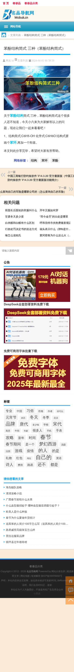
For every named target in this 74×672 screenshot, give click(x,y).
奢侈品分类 (31, 3)
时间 (32, 437)
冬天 (34, 417)
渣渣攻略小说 (14, 493)
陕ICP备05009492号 (51, 575)
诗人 (9, 464)
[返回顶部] (69, 599)
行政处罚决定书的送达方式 (21, 229)
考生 (29, 458)
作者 (50, 411)
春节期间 (13, 444)
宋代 (57, 423)
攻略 (10, 437)
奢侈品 (17, 3)
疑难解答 (35, 575)
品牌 (10, 423)
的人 (42, 450)
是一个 (30, 444)
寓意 (8, 430)
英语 (58, 458)
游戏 (18, 450)
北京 (56, 417)
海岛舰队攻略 (14, 487)
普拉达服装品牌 (15, 536)
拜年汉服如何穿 (49, 210)
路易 (30, 465)
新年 (21, 438)
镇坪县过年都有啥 (16, 542)
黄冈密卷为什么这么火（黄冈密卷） (56, 235)
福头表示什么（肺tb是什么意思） (56, 229)
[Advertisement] (37, 635)
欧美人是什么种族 (16, 511)
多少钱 (36, 424)
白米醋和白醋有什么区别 (19, 223)
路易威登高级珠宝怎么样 (20, 530)
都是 (54, 464)
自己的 (44, 457)
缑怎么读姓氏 (13, 235)
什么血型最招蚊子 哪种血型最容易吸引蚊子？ (33, 505)
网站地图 (25, 575)
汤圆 (63, 444)
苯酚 (13, 115)
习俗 (30, 410)
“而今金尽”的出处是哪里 (54, 216)
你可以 (60, 411)
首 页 (6, 3)
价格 (40, 411)
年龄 (26, 430)
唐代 (24, 424)
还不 (42, 464)
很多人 (37, 430)
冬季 (46, 417)
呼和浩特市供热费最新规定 (56, 223)
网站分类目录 (58, 571)
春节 (45, 436)
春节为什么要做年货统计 (20, 517)
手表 (59, 430)
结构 (20, 115)
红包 (19, 457)
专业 (9, 410)
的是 (55, 450)
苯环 (13, 142)
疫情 (30, 450)
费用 (20, 465)
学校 (45, 424)
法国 (8, 451)
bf (13, 60)
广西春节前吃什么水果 (19, 499)
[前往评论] (69, 590)
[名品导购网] (37, 14)
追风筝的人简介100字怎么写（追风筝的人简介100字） (38, 523)
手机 (49, 430)
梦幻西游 (48, 443)
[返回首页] (69, 580)
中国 (19, 411)
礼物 (9, 457)
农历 (23, 417)
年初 (17, 430)
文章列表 (15, 35)
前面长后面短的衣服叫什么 (21, 210)
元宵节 (11, 417)
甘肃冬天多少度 (14, 216)
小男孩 (37, 593)
